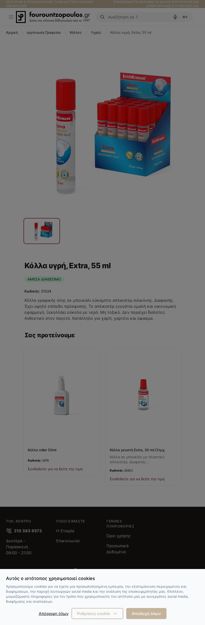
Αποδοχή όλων (146, 613)
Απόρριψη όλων (53, 613)
